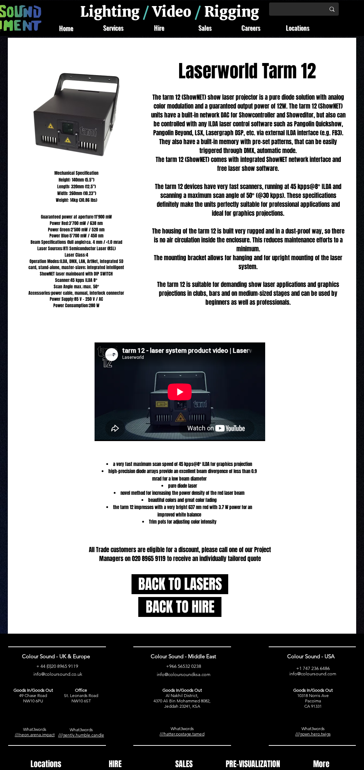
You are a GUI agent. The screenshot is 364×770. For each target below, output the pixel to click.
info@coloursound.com (312, 673)
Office (81, 690)
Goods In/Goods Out (33, 690)
